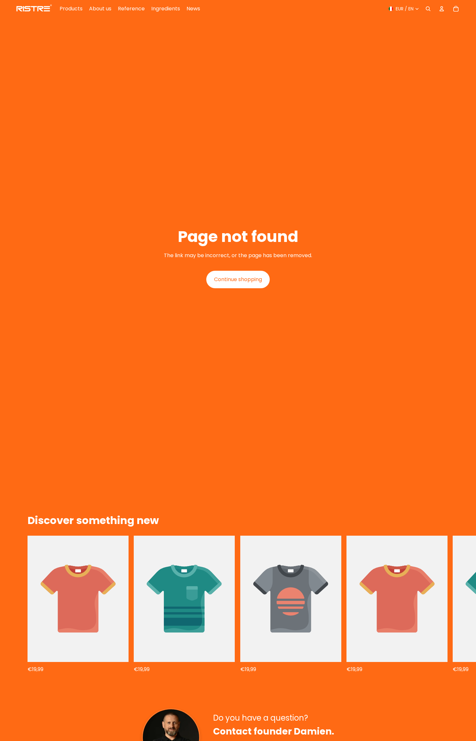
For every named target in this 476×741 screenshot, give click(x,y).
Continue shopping (238, 279)
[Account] (442, 9)
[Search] (428, 9)
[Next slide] (456, 604)
